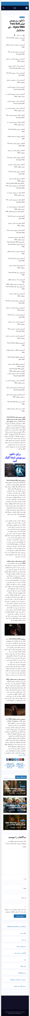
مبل (25, 959)
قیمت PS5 (23, 966)
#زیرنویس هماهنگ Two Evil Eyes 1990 (16, 344)
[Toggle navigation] (14, 8)
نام (25, 879)
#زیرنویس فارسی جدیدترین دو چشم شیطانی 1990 (15, 337)
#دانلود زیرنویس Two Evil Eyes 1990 (16, 130)
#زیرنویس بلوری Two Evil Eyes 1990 (16, 245)
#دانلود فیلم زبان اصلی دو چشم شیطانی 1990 (16, 224)
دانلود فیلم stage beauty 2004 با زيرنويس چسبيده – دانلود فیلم (15, 790)
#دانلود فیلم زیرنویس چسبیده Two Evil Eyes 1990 (16, 231)
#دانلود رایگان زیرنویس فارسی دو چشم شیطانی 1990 (16, 123)
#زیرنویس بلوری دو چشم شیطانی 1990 (16, 252)
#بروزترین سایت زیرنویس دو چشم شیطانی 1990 (16, 81)
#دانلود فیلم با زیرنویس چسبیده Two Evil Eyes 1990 (15, 187)
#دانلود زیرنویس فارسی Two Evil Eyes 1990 (16, 144)
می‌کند (21, 755)
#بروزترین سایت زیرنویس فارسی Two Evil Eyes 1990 (16, 88)
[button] (3, 8)
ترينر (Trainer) (22, 973)
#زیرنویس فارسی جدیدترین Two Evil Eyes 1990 (16, 330)
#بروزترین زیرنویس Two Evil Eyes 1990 (15, 39)
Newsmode (11, 1013)
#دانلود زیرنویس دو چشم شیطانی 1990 (16, 137)
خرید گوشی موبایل (21, 946)
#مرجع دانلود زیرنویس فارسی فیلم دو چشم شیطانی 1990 (16, 396)
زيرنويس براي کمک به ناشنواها (18, 979)
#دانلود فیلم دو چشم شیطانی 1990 (14, 211)
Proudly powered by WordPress (13, 1012)
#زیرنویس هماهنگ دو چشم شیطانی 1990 (15, 351)
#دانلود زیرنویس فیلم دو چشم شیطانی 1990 (17, 180)
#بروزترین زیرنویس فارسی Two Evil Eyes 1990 (16, 53)
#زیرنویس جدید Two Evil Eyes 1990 (16, 274)
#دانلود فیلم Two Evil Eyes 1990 (15, 183)
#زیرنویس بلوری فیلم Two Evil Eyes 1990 (16, 260)
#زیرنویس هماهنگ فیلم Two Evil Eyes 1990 (16, 358)
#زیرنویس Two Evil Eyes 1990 (15, 242)
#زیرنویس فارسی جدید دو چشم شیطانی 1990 (16, 323)
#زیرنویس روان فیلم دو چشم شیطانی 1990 (17, 295)
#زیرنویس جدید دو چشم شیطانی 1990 (16, 281)
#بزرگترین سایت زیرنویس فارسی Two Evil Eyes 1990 (16, 102)
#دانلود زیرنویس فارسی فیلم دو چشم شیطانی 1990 (16, 166)
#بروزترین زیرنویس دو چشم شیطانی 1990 (15, 46)
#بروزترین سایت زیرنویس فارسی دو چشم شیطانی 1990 (15, 95)
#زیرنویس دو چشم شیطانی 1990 (15, 284)
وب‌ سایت (23, 897)
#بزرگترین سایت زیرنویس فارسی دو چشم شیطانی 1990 (15, 109)
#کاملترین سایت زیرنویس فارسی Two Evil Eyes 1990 (16, 375)
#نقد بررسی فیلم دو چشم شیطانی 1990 (16, 410)
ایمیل (24, 888)
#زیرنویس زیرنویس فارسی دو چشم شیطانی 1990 (15, 309)
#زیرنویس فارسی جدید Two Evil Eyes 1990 (16, 316)
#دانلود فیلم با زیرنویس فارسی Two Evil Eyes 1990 (15, 201)
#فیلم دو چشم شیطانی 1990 (17, 371)
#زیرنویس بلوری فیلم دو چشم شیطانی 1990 (17, 267)
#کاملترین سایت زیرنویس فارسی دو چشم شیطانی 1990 (15, 382)
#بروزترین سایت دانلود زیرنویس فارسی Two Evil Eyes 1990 (16, 67)
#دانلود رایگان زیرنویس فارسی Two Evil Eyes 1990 (15, 116)
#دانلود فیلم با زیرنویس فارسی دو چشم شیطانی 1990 (16, 208)
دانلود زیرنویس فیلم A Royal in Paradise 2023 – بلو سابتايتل (11, 765)
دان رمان (23, 939)
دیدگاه (24, 847)
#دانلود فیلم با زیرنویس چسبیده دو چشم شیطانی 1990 (16, 194)
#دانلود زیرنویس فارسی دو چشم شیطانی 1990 (16, 152)
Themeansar (19, 1013)
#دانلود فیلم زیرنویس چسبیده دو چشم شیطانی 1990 (16, 238)
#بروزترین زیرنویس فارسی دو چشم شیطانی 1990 (15, 60)
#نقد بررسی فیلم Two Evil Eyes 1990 (16, 403)
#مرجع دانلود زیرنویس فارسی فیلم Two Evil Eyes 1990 (16, 389)
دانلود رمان (23, 933)
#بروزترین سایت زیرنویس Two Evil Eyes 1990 (15, 74)
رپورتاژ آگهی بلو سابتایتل (20, 986)
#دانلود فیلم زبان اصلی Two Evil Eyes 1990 (16, 217)
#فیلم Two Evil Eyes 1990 (16, 369)
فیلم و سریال (22, 17)
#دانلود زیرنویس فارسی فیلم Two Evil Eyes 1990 (16, 159)
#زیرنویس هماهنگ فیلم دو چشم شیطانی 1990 (16, 365)
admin (11, 793)
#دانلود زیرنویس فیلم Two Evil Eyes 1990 (16, 173)
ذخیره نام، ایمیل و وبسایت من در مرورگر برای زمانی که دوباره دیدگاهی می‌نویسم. (15, 911)
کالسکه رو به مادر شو (20, 953)
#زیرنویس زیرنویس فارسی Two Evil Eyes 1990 (15, 302)
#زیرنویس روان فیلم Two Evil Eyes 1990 (15, 288)
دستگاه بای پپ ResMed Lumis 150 (16, 926)
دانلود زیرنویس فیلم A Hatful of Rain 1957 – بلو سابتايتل (20, 765)
